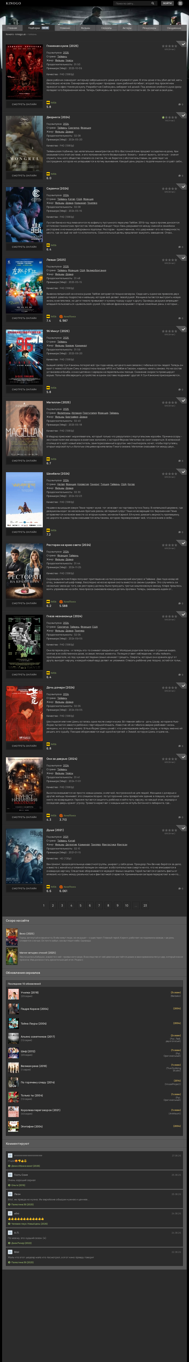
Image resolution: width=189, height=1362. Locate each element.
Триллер (92, 202)
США (79, 199)
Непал (61, 484)
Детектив (71, 844)
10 (126, 905)
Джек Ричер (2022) (21, 1243)
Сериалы (106, 28)
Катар (71, 199)
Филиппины (63, 412)
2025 (66, 52)
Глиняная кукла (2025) (63, 46)
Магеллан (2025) (59, 402)
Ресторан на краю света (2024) (69, 545)
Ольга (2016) (18, 1185)
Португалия (90, 412)
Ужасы (69, 60)
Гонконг (94, 484)
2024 (66, 123)
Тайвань (62, 56)
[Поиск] (152, 3)
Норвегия (83, 484)
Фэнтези (122, 844)
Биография (72, 416)
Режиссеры (149, 28)
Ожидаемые (174, 28)
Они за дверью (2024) (62, 759)
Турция (105, 484)
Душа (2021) (55, 830)
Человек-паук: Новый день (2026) (29, 1223)
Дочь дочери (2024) (61, 687)
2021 (65, 836)
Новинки (65, 28)
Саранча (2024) (58, 188)
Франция (86, 127)
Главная (12, 28)
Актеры (127, 28)
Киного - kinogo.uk (16, 34)
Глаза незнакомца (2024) (65, 616)
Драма (69, 131)
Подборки (34, 28)
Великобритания (96, 270)
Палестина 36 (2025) (22, 1204)
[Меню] (180, 3)
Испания (77, 412)
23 (145, 905)
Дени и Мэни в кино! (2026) (25, 1165)
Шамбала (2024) (58, 473)
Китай (71, 840)
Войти (167, 3)
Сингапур (73, 127)
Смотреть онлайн (24, 104)
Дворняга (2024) (58, 117)
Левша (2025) (56, 260)
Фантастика (109, 844)
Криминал (80, 202)
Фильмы (85, 28)
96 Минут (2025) (58, 331)
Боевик (70, 345)
